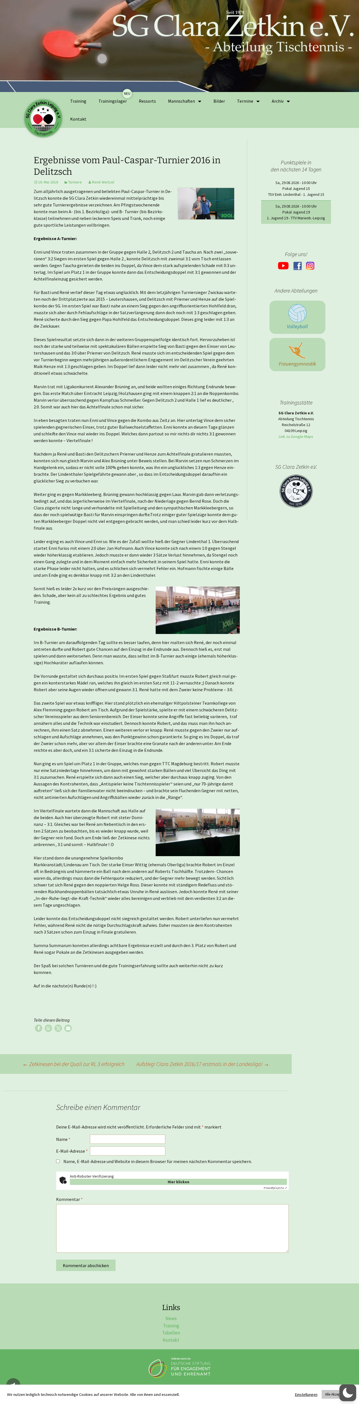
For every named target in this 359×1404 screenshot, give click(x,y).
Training (78, 101)
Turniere (75, 182)
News (171, 1318)
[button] (38, 1028)
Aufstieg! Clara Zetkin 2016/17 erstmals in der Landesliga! (202, 1063)
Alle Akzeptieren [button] (337, 1394)
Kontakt (78, 119)
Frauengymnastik (297, 363)
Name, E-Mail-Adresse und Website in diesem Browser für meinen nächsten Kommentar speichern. (157, 1161)
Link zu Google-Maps (296, 436)
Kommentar (69, 1199)
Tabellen (171, 1333)
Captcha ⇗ (275, 1188)
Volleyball (297, 326)
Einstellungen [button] (306, 1394)
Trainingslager (112, 101)
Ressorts (147, 101)
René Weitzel (103, 182)
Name (63, 1139)
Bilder (219, 101)
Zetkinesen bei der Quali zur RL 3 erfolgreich (73, 1063)
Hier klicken (178, 1181)
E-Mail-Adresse (72, 1151)
